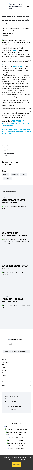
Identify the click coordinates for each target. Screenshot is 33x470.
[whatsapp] (7, 164)
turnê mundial (7, 178)
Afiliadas (4, 370)
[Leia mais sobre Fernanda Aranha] (16, 147)
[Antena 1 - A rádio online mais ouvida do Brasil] (16, 6)
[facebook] (2, 164)
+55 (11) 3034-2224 (11, 399)
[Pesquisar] (4, 6)
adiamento (14, 174)
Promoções (5, 367)
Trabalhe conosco (7, 378)
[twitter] (5, 164)
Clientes (4, 372)
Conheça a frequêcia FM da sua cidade (16, 351)
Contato (4, 375)
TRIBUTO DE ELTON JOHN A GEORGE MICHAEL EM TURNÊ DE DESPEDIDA (16, 123)
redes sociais (17, 66)
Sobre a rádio (5, 362)
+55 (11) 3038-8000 (11, 409)
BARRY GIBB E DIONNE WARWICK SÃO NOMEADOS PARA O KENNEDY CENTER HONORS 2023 (16, 131)
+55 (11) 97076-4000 (11, 401)
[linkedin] (10, 164)
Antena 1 (23, 174)
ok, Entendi (16, 464)
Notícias (4, 364)
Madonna (15, 50)
